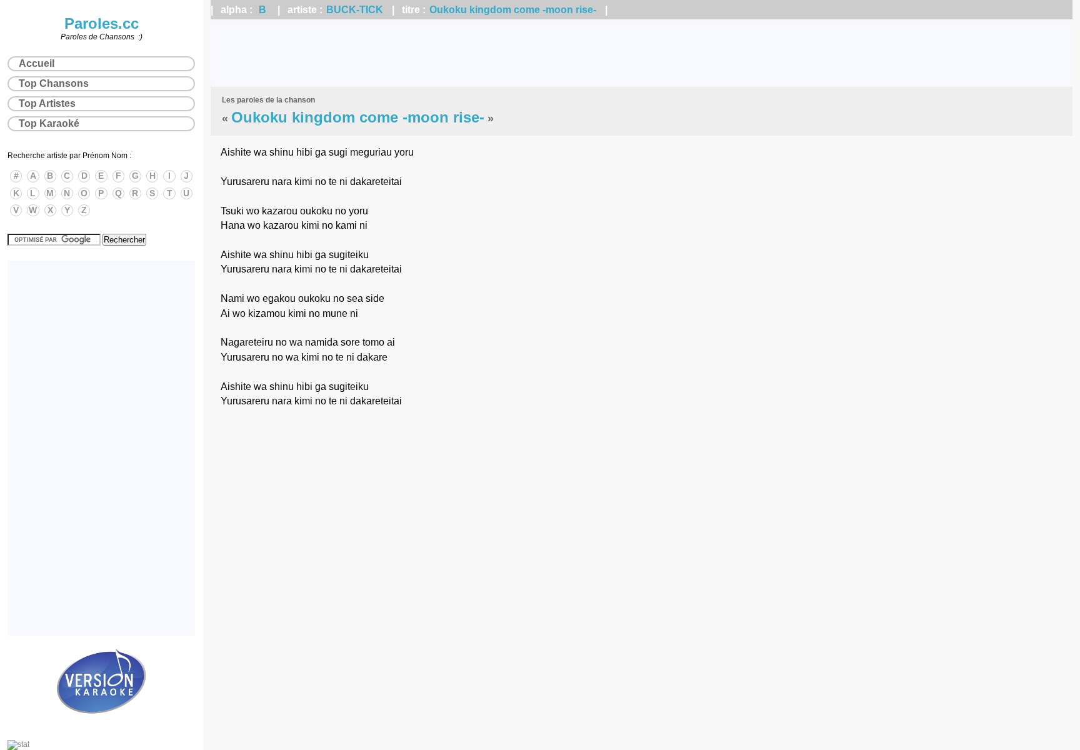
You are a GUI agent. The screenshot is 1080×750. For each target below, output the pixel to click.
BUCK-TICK (354, 9)
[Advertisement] (642, 53)
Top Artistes (47, 103)
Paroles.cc (101, 23)
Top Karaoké (49, 123)
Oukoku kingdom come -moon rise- (512, 9)
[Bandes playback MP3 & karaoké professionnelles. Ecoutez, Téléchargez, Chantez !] (101, 726)
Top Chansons (54, 83)
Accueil (36, 63)
